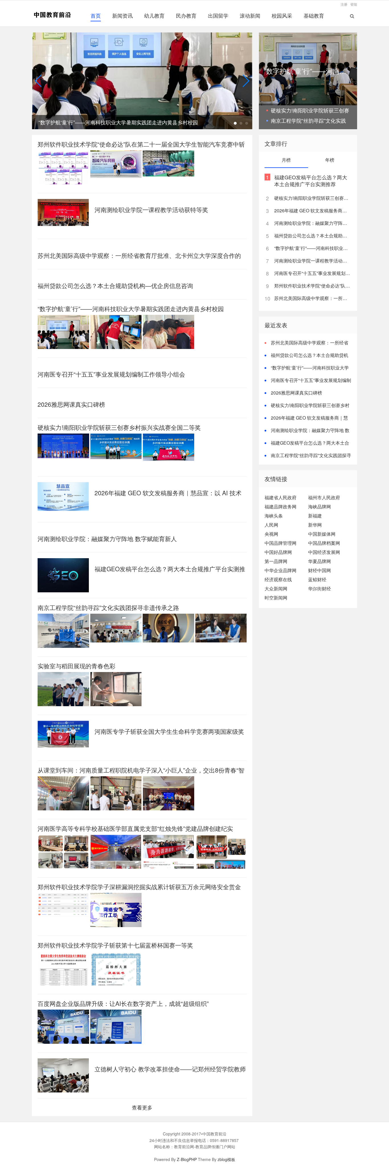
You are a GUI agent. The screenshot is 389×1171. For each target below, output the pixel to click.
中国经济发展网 (324, 552)
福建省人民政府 (280, 497)
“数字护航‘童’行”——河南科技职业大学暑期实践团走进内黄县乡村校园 (131, 308)
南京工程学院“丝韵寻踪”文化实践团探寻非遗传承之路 (108, 607)
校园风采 (282, 15)
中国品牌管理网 (280, 543)
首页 (96, 15)
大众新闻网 (276, 588)
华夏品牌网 (319, 561)
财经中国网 (319, 570)
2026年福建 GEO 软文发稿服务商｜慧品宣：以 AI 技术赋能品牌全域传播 (312, 210)
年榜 (329, 160)
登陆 (353, 4)
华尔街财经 (319, 588)
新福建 (315, 515)
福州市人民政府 (324, 497)
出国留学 (218, 15)
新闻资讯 (122, 15)
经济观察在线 (278, 579)
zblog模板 (226, 1159)
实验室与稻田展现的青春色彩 (76, 665)
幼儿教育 (154, 15)
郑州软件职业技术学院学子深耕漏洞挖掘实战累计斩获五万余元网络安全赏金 (139, 886)
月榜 (286, 160)
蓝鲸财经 (317, 579)
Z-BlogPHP (187, 1159)
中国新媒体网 (321, 534)
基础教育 (314, 15)
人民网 (271, 524)
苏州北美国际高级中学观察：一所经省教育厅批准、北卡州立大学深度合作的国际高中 (312, 298)
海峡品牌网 (319, 506)
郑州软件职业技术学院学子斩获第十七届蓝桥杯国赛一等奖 (115, 945)
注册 (344, 4)
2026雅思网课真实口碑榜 (71, 404)
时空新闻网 (276, 597)
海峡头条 (274, 515)
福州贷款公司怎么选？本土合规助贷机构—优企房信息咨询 (115, 285)
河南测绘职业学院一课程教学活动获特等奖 (151, 209)
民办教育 (186, 15)
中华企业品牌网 (280, 570)
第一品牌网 (276, 561)
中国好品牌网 (278, 552)
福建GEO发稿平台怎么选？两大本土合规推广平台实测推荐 (310, 180)
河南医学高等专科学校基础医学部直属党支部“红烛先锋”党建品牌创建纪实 (135, 828)
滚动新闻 (250, 15)
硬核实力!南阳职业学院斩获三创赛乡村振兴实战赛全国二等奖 (119, 427)
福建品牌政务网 (280, 506)
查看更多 (142, 1107)
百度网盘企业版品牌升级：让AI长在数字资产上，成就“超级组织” (123, 1003)
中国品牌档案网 (324, 543)
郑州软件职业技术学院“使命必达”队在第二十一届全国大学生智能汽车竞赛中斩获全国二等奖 (312, 285)
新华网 (315, 524)
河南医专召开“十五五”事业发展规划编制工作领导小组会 (111, 374)
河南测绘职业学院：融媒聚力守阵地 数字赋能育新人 (107, 538)
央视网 (271, 534)
